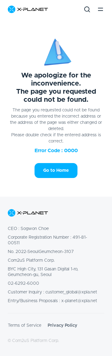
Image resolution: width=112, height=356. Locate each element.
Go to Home (56, 170)
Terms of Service (24, 325)
